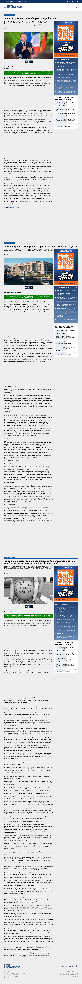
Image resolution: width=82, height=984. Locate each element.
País (54, 12)
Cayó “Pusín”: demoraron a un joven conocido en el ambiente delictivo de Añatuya (65, 109)
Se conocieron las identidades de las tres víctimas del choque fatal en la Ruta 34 (65, 115)
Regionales (49, 12)
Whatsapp (69, 12)
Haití (17, 207)
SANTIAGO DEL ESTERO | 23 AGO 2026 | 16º (12, 12)
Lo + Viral (75, 12)
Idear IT (45, 982)
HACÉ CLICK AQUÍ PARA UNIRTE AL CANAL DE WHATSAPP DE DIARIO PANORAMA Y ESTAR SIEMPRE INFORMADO (28, 72)
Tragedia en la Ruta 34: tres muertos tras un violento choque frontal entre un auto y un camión (65, 104)
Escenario (63, 12)
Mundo (58, 12)
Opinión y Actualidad (9, 15)
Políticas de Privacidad (10, 977)
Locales (29, 12)
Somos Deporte (42, 12)
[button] (5, 7)
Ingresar (75, 5)
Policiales (34, 12)
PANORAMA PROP (19, 1)
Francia (12, 207)
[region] (28, 97)
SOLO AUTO (26, 1)
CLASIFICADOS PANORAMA (9, 1)
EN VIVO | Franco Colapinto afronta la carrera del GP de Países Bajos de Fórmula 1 (65, 121)
